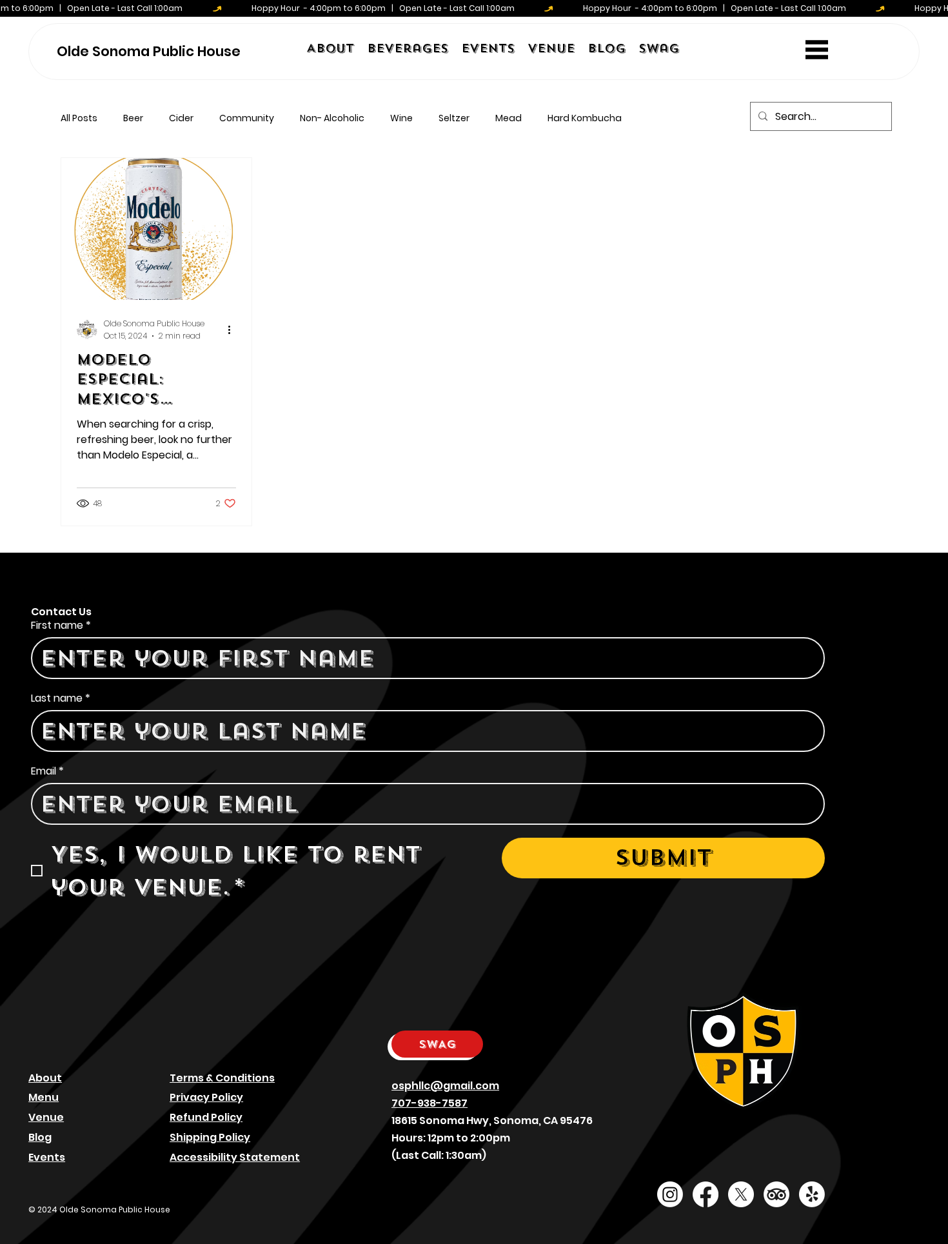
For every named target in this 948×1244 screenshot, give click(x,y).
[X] (741, 1194)
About (45, 1078)
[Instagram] (670, 1194)
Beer (133, 118)
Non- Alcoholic (332, 118)
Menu (43, 1097)
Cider (181, 118)
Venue (46, 1117)
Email (47, 771)
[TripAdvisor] (776, 1194)
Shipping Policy (210, 1137)
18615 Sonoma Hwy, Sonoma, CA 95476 (492, 1120)
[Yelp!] (812, 1194)
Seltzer (454, 118)
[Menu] (816, 49)
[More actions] (234, 329)
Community (246, 118)
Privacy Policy (206, 1097)
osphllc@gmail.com (445, 1085)
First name (61, 625)
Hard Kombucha (585, 118)
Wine (401, 118)
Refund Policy (206, 1117)
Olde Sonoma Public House (149, 51)
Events (46, 1157)
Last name (60, 698)
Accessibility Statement (235, 1157)
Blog (40, 1137)
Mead (508, 118)
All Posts (79, 118)
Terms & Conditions (222, 1078)
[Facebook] (705, 1194)
